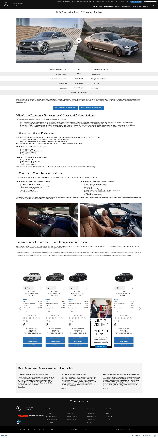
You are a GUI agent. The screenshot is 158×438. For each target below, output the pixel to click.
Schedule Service (136, 1)
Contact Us (109, 416)
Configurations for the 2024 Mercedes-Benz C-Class (121, 374)
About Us (145, 6)
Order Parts (90, 423)
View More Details (32, 328)
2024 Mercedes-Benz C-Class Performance (33, 374)
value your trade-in (56, 248)
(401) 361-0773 (102, 1)
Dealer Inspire (131, 429)
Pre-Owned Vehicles (51, 416)
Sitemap (35, 429)
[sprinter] (97, 6)
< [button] (18, 309)
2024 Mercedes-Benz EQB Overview (73, 374)
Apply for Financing (72, 416)
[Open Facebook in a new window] (75, 401)
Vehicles (117, 6)
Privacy (29, 429)
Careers (108, 419)
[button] (153, 6)
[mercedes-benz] (6, 4)
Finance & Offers (126, 6)
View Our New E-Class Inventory (91, 108)
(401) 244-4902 (125, 1)
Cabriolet (51, 126)
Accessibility (23, 429)
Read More (21, 387)
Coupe (43, 126)
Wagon (126, 126)
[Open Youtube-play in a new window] (79, 401)
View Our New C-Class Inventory (65, 108)
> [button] (138, 309)
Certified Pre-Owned (51, 419)
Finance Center (71, 413)
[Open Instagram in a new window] (83, 401)
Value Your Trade (71, 419)
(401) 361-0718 (113, 1)
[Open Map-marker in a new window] (87, 401)
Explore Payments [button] (32, 341)
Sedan (38, 126)
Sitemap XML (42, 429)
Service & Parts (137, 6)
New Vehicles (49, 413)
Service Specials (91, 419)
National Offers (50, 423)
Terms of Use (51, 429)
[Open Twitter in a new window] (71, 401)
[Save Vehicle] (40, 288)
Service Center (91, 413)
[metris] (108, 6)
